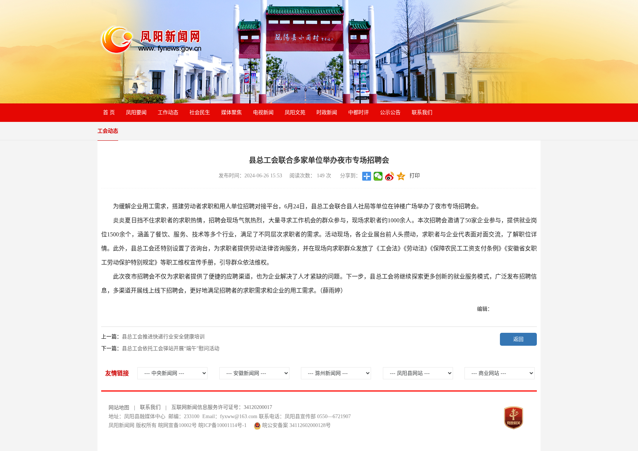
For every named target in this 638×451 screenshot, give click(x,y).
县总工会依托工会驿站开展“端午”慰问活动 (170, 348)
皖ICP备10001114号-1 (222, 425)
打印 (414, 175)
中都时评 (358, 112)
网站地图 (119, 407)
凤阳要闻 (136, 112)
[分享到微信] (378, 176)
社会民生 (199, 112)
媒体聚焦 (231, 112)
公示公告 (390, 112)
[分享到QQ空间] (401, 176)
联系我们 (422, 112)
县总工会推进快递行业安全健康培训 (163, 336)
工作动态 (168, 112)
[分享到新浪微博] (389, 176)
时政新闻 (326, 112)
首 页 (109, 112)
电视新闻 (263, 112)
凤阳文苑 (295, 112)
